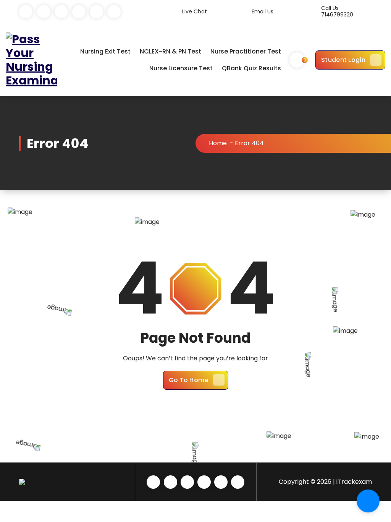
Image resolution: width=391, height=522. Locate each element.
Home (218, 143)
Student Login (343, 59)
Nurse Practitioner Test (245, 51)
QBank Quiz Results (251, 68)
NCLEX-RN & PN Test (170, 51)
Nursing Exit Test (105, 51)
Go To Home (188, 380)
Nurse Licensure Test (181, 68)
